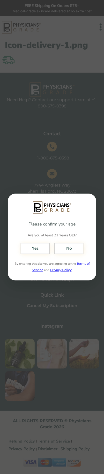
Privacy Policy (61, 270)
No (69, 248)
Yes (35, 248)
